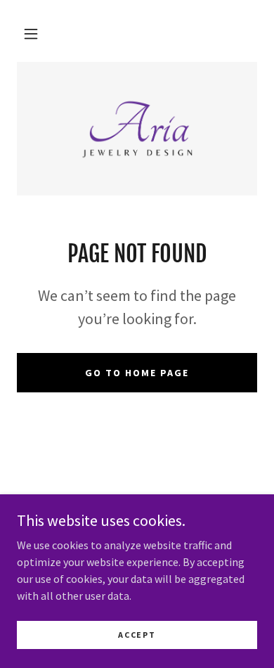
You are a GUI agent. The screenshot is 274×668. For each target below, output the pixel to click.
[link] (137, 128)
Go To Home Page (137, 372)
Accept (136, 634)
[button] (31, 34)
